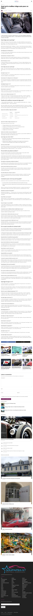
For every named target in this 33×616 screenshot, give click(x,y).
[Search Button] (31, 1)
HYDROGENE (13, 586)
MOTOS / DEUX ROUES (15, 592)
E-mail (2, 392)
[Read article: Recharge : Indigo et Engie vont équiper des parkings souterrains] (2, 407)
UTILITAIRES (24, 596)
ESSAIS (13, 581)
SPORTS (23, 588)
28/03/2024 (2, 356)
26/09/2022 (9, 10)
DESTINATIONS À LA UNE (4, 595)
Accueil (2, 4)
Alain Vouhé (5, 10)
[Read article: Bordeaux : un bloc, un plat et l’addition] (16, 544)
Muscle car (13, 593)
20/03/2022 (4, 530)
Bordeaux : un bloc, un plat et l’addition (8, 554)
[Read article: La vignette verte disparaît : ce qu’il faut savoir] (17, 349)
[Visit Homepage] (16, 1)
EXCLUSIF (13, 582)
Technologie (23, 591)
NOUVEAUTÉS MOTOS (15, 595)
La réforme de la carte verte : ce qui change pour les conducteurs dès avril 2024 (27, 367)
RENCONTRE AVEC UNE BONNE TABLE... (6, 528)
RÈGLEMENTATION (25, 581)
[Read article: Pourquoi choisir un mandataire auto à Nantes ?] (6, 349)
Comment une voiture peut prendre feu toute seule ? (11, 445)
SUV (22, 590)
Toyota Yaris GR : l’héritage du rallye (10, 403)
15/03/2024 (13, 356)
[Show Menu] (1, 1)
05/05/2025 (6, 404)
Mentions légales (16, 612)
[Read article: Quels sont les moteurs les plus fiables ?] (16, 427)
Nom (2, 388)
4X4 (1, 578)
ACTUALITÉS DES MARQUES (5, 582)
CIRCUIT (2, 588)
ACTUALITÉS (3, 477)
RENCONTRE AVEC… (25, 584)
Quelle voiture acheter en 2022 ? (8, 448)
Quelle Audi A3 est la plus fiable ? (8, 442)
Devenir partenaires (10, 612)
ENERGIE (13, 578)
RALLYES (23, 578)
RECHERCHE (24, 580)
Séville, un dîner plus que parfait (7, 529)
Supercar (23, 589)
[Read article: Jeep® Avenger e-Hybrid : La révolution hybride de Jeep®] (17, 362)
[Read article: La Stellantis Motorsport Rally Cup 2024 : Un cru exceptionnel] (27, 349)
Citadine (2, 589)
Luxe (12, 588)
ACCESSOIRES (3, 580)
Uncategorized (24, 595)
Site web (18, 392)
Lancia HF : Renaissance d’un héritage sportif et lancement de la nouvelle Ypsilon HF (6, 367)
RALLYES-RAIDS (24, 579)
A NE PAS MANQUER (4, 579)
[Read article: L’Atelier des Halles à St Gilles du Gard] (16, 493)
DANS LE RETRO (3, 594)
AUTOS (2, 585)
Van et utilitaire (24, 597)
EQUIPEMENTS (14, 579)
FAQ (3, 4)
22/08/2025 (4, 479)
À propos (2, 612)
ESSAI (12, 580)
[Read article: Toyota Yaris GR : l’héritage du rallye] (2, 404)
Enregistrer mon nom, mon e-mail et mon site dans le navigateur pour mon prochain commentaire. (15, 396)
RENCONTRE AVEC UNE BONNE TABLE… (26, 583)
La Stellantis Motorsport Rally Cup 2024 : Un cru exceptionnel (27, 355)
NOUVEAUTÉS (14, 594)
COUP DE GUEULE (3, 592)
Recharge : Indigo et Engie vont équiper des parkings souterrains (14, 406)
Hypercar (13, 587)
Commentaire (3, 377)
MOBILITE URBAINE (14, 589)
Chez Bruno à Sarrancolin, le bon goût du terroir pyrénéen (11, 478)
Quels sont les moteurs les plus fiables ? (7, 439)
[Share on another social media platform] (31, 342)
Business (2, 587)
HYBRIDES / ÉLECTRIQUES (15, 585)
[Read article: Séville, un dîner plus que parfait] (16, 518)
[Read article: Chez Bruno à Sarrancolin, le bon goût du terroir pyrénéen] (16, 468)
